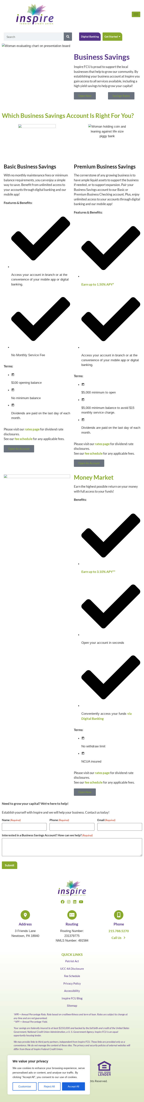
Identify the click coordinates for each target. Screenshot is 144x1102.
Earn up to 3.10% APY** (98, 572)
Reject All (49, 1086)
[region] (49, 1074)
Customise (24, 1086)
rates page (32, 429)
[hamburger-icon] (136, 14)
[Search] (68, 36)
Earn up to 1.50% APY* (97, 284)
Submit (9, 865)
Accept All (73, 1086)
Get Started (111, 36)
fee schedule (23, 439)
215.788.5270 (119, 931)
